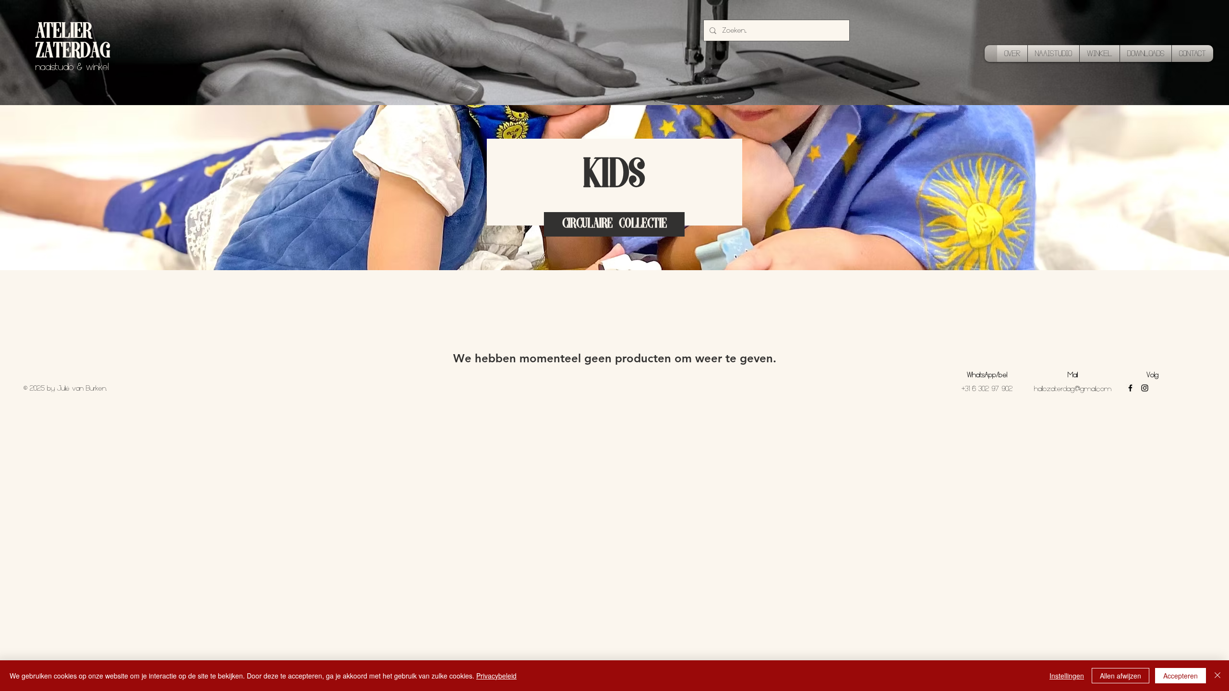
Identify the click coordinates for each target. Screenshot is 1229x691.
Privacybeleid (496, 675)
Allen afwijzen (1120, 675)
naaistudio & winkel (72, 66)
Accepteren (1180, 675)
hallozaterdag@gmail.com (1072, 389)
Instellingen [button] (1066, 675)
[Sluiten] (1217, 675)
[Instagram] (1144, 388)
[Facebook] (1130, 388)
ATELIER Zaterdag (73, 42)
